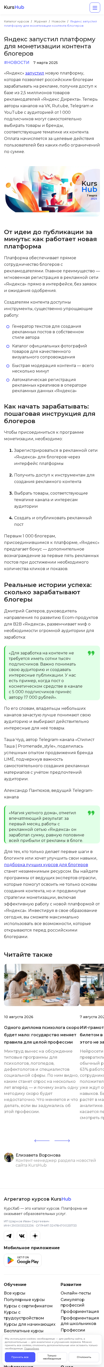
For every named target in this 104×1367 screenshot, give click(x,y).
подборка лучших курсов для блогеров (46, 864)
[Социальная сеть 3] (35, 1236)
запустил (34, 73)
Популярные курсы (24, 1299)
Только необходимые (52, 1357)
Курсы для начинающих (30, 1324)
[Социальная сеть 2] (22, 1236)
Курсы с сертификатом (28, 1306)
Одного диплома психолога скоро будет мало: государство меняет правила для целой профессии (42, 1035)
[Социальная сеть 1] (9, 1236)
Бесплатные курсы (24, 1330)
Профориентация (80, 1311)
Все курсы (14, 1293)
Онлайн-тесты (76, 1293)
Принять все (20, 1357)
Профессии (73, 1330)
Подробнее (31, 1348)
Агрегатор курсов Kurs (37, 1199)
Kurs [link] (14, 7)
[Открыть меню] (95, 8)
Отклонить (84, 1357)
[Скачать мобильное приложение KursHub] (23, 1260)
